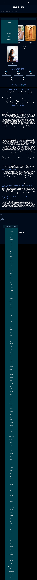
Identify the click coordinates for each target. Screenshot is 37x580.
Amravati (11, 298)
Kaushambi (11, 534)
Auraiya (11, 473)
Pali (11, 368)
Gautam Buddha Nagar (11, 507)
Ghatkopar (11, 425)
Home (2, 11)
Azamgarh (11, 475)
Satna (11, 281)
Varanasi (11, 579)
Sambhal (11, 563)
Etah (11, 498)
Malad (11, 442)
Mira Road (11, 445)
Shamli (11, 568)
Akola (11, 296)
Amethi (11, 470)
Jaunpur (11, 523)
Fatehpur (11, 504)
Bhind (11, 236)
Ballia (11, 481)
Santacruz (11, 453)
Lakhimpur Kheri (11, 537)
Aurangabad (11, 301)
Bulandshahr (11, 492)
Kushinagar (11, 535)
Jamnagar (9, 31)
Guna (11, 250)
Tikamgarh (11, 290)
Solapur (11, 338)
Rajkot (9, 25)
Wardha (11, 341)
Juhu (11, 318)
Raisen (11, 273)
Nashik (9, 36)
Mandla (11, 264)
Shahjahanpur (11, 369)
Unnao (11, 577)
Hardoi (11, 518)
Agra (11, 464)
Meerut (11, 549)
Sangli (11, 335)
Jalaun (11, 521)
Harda (11, 253)
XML (1, 222)
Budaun (11, 490)
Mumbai (9, 22)
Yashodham (11, 462)
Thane (11, 340)
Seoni (11, 284)
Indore (11, 256)
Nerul (11, 450)
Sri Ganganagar (11, 358)
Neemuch (11, 270)
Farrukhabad (11, 503)
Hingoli (11, 312)
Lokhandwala (11, 439)
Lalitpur (11, 538)
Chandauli (11, 493)
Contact (15, 11)
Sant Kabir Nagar (11, 565)
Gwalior (11, 251)
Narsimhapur (11, 268)
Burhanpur (11, 239)
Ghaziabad (11, 509)
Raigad (11, 332)
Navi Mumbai (11, 326)
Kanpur (11, 529)
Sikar (11, 371)
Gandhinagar (9, 30)
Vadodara (9, 27)
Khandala (11, 399)
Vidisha (11, 295)
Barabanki (11, 484)
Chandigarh (11, 377)
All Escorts (7, 11)
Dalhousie (11, 391)
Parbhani (11, 329)
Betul (11, 234)
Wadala (11, 459)
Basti (11, 487)
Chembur (11, 416)
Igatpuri (11, 397)
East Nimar (11, 248)
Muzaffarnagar (11, 554)
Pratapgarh (11, 557)
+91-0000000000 (11, 1)
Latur (11, 321)
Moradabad (11, 552)
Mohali (11, 380)
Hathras (11, 520)
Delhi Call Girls (9, 33)
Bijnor (11, 489)
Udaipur (11, 374)
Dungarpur (11, 357)
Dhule (11, 307)
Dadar (11, 419)
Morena (11, 267)
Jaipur (11, 360)
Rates (12, 11)
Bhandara (11, 304)
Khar (11, 433)
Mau (11, 548)
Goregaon (11, 310)
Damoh (11, 242)
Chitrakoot (11, 495)
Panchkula (11, 383)
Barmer (11, 349)
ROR (1, 220)
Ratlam (11, 276)
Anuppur (11, 228)
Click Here (23, 85)
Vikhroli (11, 456)
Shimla (11, 413)
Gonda (11, 512)
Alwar (11, 346)
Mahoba (11, 543)
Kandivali (11, 431)
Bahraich (11, 478)
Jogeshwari (11, 428)
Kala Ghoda (11, 430)
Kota (11, 363)
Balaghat (11, 231)
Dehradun (11, 394)
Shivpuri (11, 287)
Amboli (11, 388)
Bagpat (11, 476)
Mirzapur (11, 551)
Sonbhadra (11, 574)
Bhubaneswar (9, 39)
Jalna (11, 315)
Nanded (11, 323)
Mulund (11, 447)
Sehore (11, 282)
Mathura (11, 546)
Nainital (11, 408)
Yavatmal (11, 343)
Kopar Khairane (11, 436)
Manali (11, 405)
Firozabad (11, 506)
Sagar (11, 279)
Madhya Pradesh (11, 262)
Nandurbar (11, 324)
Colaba (11, 417)
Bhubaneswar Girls (9, 41)
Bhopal (11, 237)
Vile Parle (11, 458)
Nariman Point (11, 448)
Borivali (11, 414)
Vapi (9, 28)
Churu (11, 355)
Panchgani (11, 411)
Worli (11, 461)
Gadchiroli (11, 309)
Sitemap (2, 219)
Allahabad (11, 467)
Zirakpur (11, 385)
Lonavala (11, 402)
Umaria (11, 293)
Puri (9, 42)
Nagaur (11, 366)
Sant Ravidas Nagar (11, 566)
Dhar (11, 245)
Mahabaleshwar (11, 403)
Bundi (11, 354)
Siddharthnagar (11, 571)
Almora (11, 386)
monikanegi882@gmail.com (27, 2)
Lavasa (11, 400)
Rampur (11, 560)
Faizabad (11, 501)
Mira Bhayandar (11, 444)
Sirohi (11, 372)
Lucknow (11, 540)
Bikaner (11, 352)
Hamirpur (11, 515)
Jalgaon (11, 313)
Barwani (11, 233)
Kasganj (11, 532)
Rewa (11, 278)
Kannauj (11, 526)
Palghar (11, 327)
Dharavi (11, 422)
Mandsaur (11, 265)
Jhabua (11, 259)
